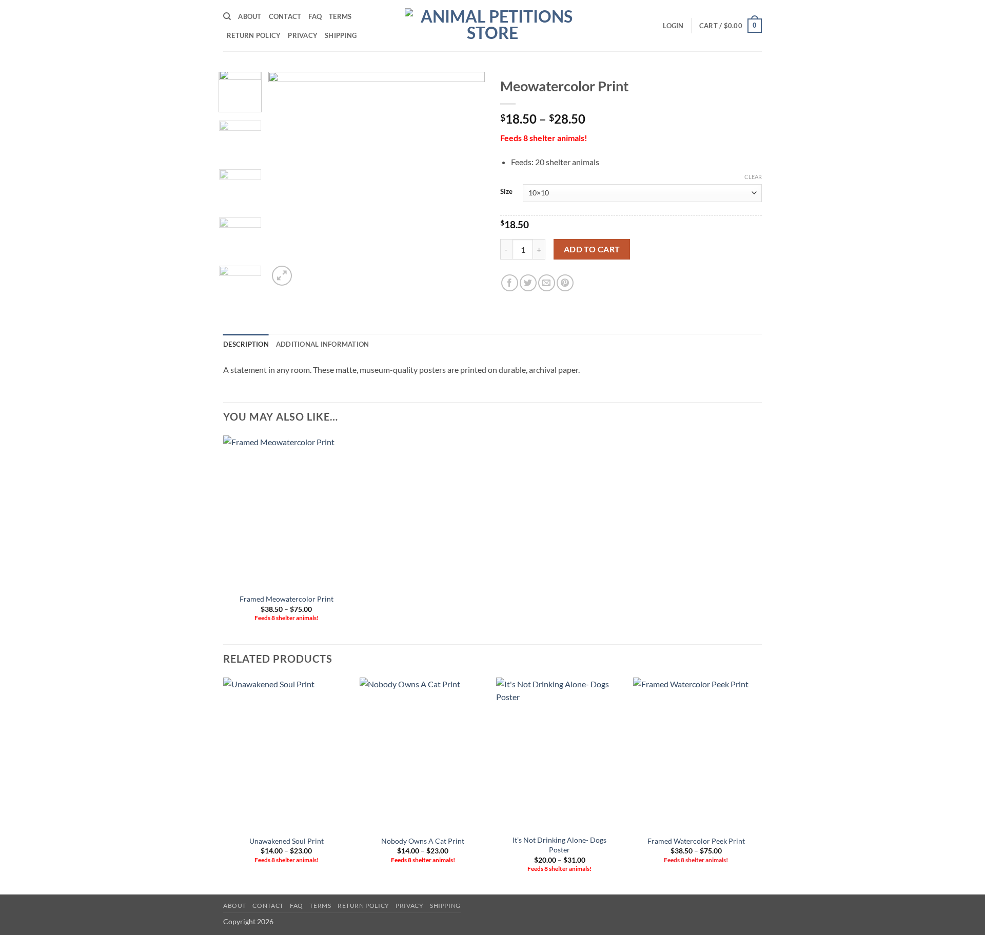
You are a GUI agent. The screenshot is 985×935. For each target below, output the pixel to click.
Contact (285, 16)
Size (506, 191)
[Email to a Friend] (546, 282)
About (249, 16)
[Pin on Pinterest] (565, 282)
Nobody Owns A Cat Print (422, 841)
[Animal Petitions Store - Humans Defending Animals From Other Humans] (492, 25)
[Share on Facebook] (509, 282)
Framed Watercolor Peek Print (696, 841)
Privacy (303, 35)
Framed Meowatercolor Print (286, 598)
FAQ (315, 16)
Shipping (341, 35)
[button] (673, 25)
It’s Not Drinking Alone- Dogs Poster (559, 844)
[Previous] (286, 180)
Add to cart (592, 249)
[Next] (468, 180)
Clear (753, 176)
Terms (340, 16)
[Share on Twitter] (528, 282)
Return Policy (254, 35)
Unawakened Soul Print (286, 841)
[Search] (227, 16)
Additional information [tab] (322, 344)
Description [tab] (246, 344)
